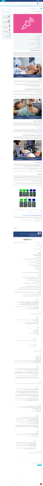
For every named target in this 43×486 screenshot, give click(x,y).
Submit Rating (15, 228)
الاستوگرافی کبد (39, 46)
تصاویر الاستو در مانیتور (37, 47)
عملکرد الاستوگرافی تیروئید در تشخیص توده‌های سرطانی (35, 39)
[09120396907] (9, 472)
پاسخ (40, 250)
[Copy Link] (31, 239)
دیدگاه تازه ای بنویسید (37, 245)
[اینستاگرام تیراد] (20, 475)
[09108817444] (9, 470)
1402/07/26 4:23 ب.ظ (39, 382)
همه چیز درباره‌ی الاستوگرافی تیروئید (37, 36)
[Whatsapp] (29, 239)
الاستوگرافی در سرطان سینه (38, 40)
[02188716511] (20, 471)
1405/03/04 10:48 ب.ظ (34, 344)
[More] (23, 239)
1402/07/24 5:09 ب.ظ (37, 415)
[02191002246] (20, 470)
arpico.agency (15, 483)
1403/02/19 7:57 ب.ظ (37, 431)
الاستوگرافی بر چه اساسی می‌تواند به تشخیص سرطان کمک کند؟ (34, 43)
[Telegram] (28, 239)
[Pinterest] (25, 239)
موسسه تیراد (37, 483)
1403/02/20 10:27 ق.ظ (34, 440)
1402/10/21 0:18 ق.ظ (39, 355)
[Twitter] (30, 239)
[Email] (27, 239)
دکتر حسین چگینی (39, 12)
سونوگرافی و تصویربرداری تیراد (26, 215)
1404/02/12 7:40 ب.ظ (39, 253)
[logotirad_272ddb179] (39, 3)
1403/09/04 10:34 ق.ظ (34, 338)
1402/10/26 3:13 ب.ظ (37, 366)
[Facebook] (26, 239)
